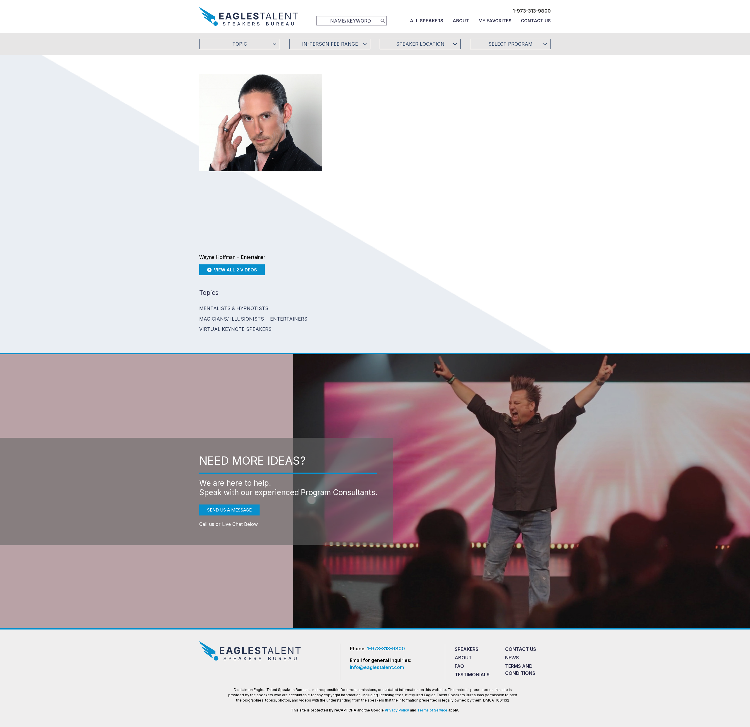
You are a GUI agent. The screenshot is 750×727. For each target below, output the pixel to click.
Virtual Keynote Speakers (235, 329)
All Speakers (426, 20)
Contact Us (536, 20)
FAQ (459, 666)
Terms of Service (432, 710)
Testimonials (472, 675)
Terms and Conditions (520, 669)
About (461, 20)
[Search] (383, 20)
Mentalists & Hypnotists (233, 308)
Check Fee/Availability (444, 121)
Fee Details (349, 160)
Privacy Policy (397, 710)
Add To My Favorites (372, 121)
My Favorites (495, 20)
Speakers (466, 649)
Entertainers (288, 319)
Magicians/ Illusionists (231, 319)
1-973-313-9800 (532, 11)
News (512, 658)
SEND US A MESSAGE (229, 510)
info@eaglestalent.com (377, 667)
